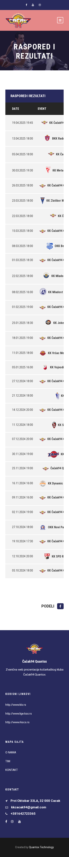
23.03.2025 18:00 (22, 200)
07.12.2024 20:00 (22, 439)
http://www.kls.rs (15, 704)
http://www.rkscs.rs (17, 722)
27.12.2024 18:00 (22, 381)
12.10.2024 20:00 (22, 556)
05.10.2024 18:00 (22, 570)
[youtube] (33, 4)
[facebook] (26, 4)
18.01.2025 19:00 (22, 338)
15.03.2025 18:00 (22, 231)
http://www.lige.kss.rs (18, 713)
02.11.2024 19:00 (22, 512)
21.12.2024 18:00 (22, 395)
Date (15, 109)
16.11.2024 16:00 (22, 483)
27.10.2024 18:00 (22, 527)
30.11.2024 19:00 (22, 454)
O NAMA (10, 752)
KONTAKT (11, 770)
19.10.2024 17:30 (22, 541)
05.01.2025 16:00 (22, 367)
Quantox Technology (41, 847)
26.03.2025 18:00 (22, 185)
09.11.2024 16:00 (22, 497)
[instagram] (40, 4)
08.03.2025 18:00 (22, 246)
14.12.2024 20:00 (22, 410)
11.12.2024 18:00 (22, 425)
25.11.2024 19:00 (22, 468)
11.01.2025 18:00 (22, 353)
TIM (7, 761)
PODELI (48, 606)
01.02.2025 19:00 (22, 307)
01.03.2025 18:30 (22, 260)
